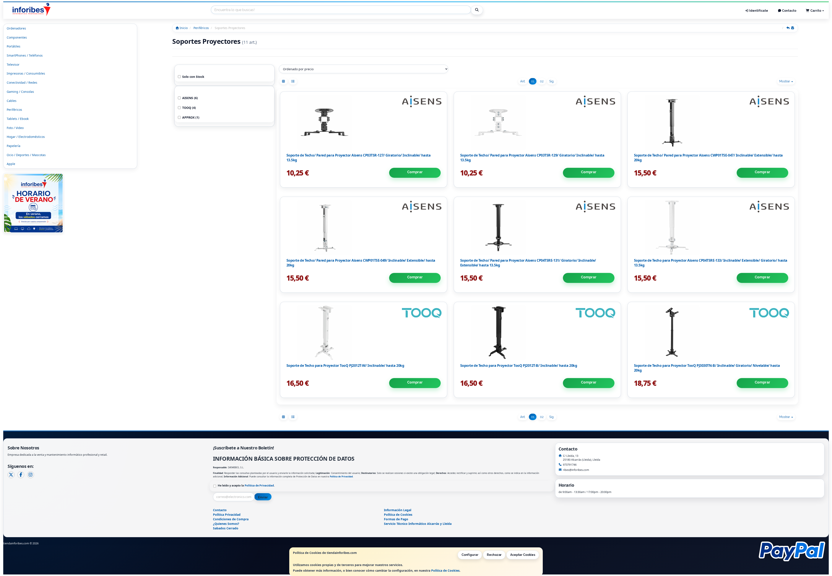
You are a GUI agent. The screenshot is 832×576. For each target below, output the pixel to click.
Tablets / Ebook (18, 119)
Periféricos (14, 110)
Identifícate (758, 10)
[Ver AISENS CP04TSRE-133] (711, 227)
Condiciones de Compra (231, 519)
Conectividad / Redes (22, 82)
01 (532, 81)
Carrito (816, 10)
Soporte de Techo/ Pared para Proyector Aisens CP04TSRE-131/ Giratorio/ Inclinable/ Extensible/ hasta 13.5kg (528, 263)
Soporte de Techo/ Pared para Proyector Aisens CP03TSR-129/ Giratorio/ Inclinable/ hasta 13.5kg (532, 157)
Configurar (470, 554)
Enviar (263, 497)
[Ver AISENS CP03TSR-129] (537, 122)
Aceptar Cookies (522, 554)
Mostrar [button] (785, 81)
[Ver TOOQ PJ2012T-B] (537, 333)
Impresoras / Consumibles (26, 73)
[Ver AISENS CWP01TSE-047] (711, 122)
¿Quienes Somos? (226, 524)
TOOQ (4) (189, 108)
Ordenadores (16, 28)
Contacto (788, 10)
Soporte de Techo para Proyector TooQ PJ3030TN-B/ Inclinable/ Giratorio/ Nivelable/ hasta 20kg (707, 368)
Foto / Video (15, 128)
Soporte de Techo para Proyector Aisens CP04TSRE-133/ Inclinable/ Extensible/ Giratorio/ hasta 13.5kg (710, 263)
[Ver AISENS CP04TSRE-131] (537, 227)
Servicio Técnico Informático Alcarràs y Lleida (418, 524)
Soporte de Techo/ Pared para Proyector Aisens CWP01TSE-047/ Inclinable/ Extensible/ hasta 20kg (708, 157)
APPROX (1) (190, 117)
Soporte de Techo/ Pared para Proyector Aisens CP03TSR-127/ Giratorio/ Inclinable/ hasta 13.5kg (358, 157)
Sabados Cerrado (225, 528)
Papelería (13, 146)
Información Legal (397, 510)
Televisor (13, 64)
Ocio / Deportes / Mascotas (26, 155)
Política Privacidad (226, 514)
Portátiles (13, 46)
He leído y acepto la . (246, 485)
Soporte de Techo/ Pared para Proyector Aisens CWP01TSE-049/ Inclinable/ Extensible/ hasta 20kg (360, 263)
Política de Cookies (445, 570)
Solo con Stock (193, 77)
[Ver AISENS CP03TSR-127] (363, 122)
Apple (11, 164)
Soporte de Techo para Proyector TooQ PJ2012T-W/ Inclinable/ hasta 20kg (345, 365)
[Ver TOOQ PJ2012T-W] (363, 333)
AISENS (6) (190, 98)
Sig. (551, 81)
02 (542, 81)
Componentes (17, 37)
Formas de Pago (396, 519)
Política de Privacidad (341, 476)
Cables (11, 101)
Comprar (415, 172)
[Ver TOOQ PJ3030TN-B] (711, 333)
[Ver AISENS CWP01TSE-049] (363, 227)
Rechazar (494, 554)
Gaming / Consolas (20, 92)
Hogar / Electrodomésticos (26, 137)
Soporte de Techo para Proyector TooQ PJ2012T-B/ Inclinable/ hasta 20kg (518, 365)
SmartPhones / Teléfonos (25, 55)
